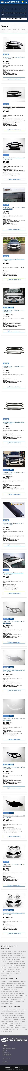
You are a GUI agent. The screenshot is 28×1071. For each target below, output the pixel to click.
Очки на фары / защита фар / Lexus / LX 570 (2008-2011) (14, 622)
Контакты (5, 1061)
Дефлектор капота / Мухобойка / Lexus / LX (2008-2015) (13, 259)
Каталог (9, 29)
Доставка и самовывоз (9, 1048)
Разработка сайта (8, 1069)
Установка (6, 1052)
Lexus (14, 29)
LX (18, 29)
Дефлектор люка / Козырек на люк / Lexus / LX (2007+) (13, 524)
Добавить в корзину (14, 79)
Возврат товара (7, 1054)
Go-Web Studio (20, 1069)
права (16, 1067)
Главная (3, 29)
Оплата (5, 1050)
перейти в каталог (14, 19)
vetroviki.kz (8, 1067)
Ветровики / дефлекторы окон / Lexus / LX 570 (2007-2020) (14, 58)
